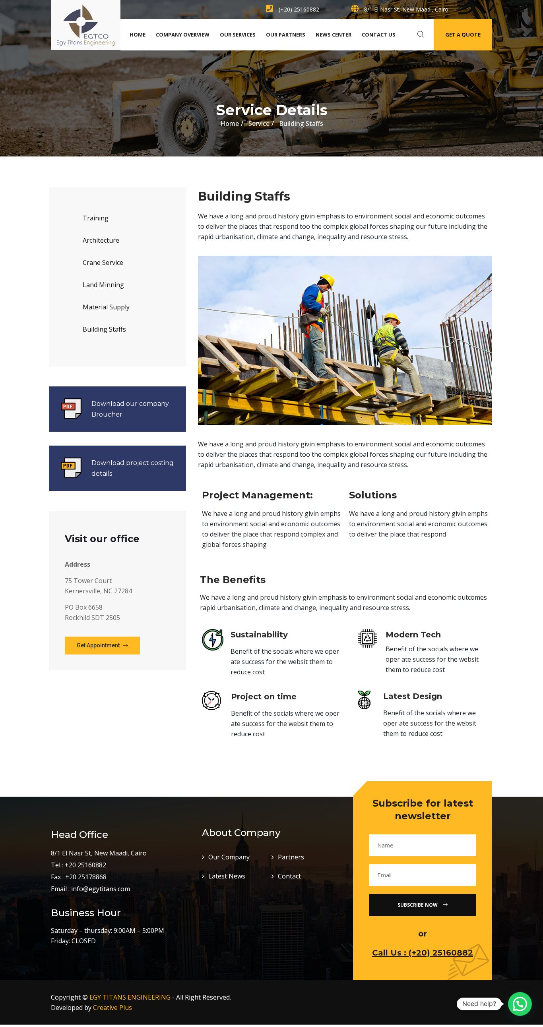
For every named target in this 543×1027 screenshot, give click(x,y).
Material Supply (106, 307)
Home (137, 34)
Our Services (238, 34)
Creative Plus (112, 1007)
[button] (102, 645)
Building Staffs (104, 329)
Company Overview (182, 34)
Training (96, 218)
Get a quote (463, 34)
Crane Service (103, 262)
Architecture (101, 240)
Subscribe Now (418, 905)
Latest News (226, 876)
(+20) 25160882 (298, 9)
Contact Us (379, 34)
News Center (333, 34)
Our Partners (285, 34)
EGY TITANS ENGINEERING (130, 997)
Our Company (229, 857)
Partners (291, 857)
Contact (289, 876)
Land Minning (103, 284)
